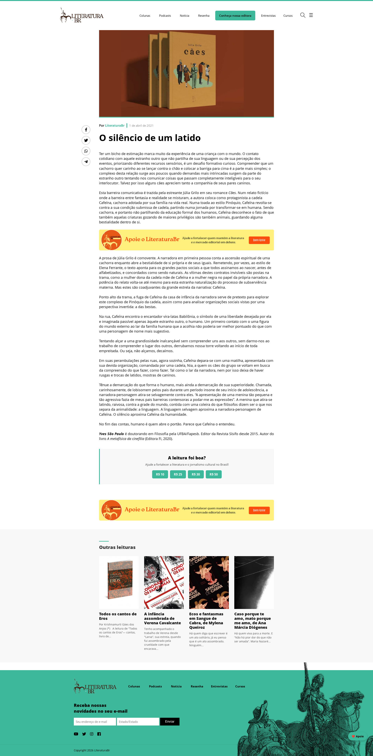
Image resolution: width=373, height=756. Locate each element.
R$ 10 (160, 474)
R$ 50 (214, 474)
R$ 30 (196, 474)
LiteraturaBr (115, 125)
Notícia (184, 15)
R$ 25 (178, 474)
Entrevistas (268, 15)
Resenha (203, 15)
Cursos (288, 15)
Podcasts (165, 15)
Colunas (144, 15)
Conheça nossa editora (235, 15)
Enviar (169, 721)
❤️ (358, 736)
